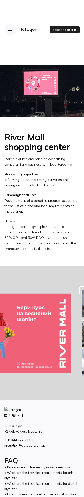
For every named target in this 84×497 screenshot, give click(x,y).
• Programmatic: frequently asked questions (37, 467)
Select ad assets (65, 30)
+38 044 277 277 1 (18, 440)
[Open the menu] (10, 30)
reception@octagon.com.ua (25, 445)
